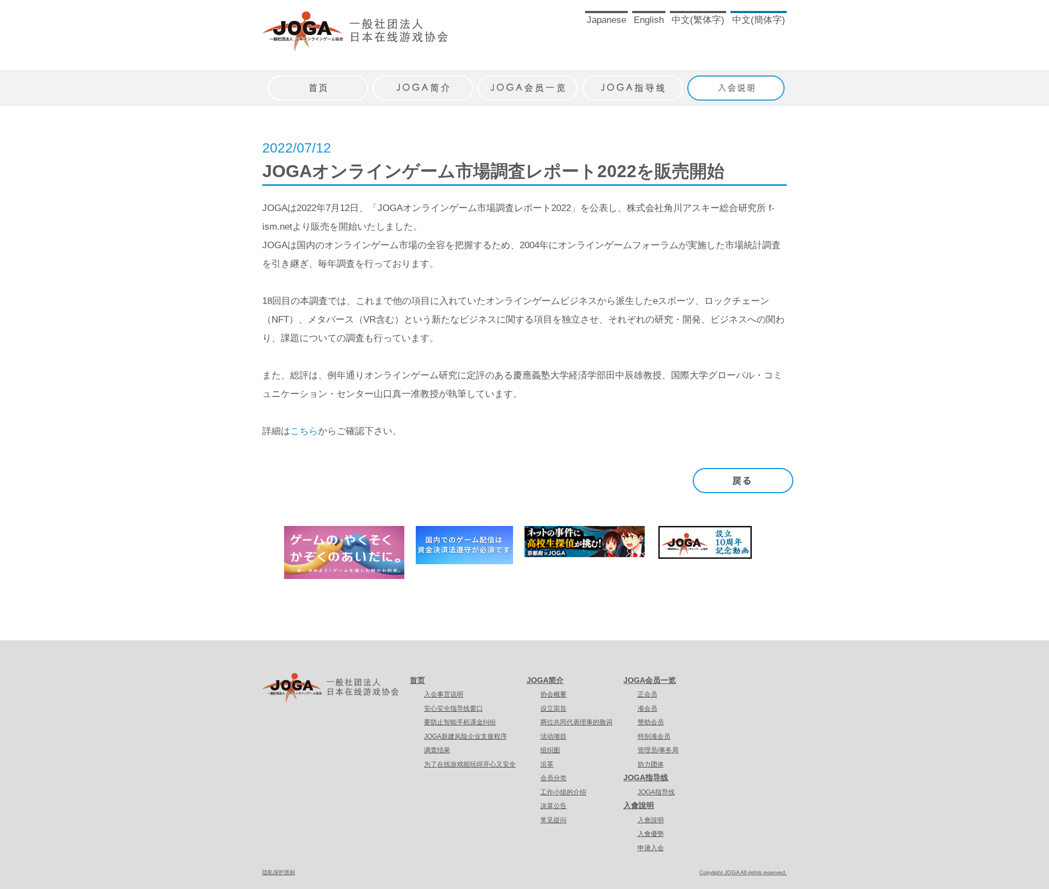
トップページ (318, 82)
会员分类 (553, 778)
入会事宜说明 (443, 694)
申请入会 (651, 848)
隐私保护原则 (278, 872)
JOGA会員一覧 (528, 82)
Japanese (606, 20)
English (649, 20)
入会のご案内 (737, 82)
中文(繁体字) (697, 20)
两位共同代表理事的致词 (576, 722)
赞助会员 (651, 722)
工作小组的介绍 (563, 792)
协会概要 (553, 694)
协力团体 (651, 764)
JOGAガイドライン (632, 82)
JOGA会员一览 (649, 680)
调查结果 (437, 750)
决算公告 (553, 806)
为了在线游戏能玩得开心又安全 (470, 764)
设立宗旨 (553, 708)
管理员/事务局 (658, 750)
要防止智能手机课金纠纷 (460, 722)
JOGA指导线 (645, 777)
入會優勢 (651, 834)
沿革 (546, 764)
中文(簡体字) (758, 20)
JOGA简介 (545, 680)
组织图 (550, 750)
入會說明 (638, 805)
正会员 (647, 694)
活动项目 (553, 736)
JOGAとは (423, 82)
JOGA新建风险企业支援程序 (465, 736)
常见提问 (553, 820)
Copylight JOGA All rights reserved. (743, 872)
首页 (417, 680)
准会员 (647, 708)
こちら (304, 431)
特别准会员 (654, 736)
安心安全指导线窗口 (453, 708)
